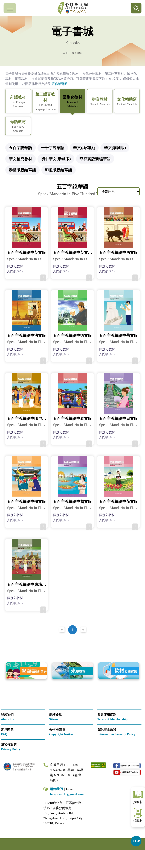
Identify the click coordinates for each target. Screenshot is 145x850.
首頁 (65, 53)
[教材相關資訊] (118, 670)
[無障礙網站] (98, 764)
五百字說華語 (20, 147)
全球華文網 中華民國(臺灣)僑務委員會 (72, 8)
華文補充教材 (20, 159)
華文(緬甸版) (84, 147)
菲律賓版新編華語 (95, 159)
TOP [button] (136, 841)
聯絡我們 (56, 789)
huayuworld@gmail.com (67, 794)
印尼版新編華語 (58, 170)
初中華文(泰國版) (56, 159)
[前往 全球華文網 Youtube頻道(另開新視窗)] (127, 772)
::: (1, 67)
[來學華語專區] (72, 670)
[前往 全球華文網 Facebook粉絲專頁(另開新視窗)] (127, 765)
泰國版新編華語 (22, 170)
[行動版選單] (10, 8)
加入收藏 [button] (43, 277)
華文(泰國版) (115, 147)
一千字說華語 (52, 147)
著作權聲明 (60, 84)
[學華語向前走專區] (26, 670)
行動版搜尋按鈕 (136, 8)
